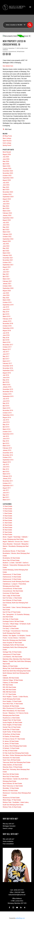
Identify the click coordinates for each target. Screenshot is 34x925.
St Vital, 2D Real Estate (10, 751)
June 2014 (6, 422)
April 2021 (6, 276)
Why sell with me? (8, 839)
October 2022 (7, 236)
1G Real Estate (7, 509)
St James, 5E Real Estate (11, 741)
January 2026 (7, 168)
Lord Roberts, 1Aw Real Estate (12, 657)
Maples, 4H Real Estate (10, 666)
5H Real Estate (7, 534)
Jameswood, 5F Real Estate (11, 654)
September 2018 (8, 328)
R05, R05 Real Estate (9, 687)
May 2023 (6, 227)
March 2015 (6, 408)
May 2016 (6, 380)
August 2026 (7, 154)
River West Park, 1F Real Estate (13, 704)
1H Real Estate (7, 511)
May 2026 (6, 161)
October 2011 (7, 483)
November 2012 (8, 455)
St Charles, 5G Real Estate (11, 736)
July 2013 (6, 436)
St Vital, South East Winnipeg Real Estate (16, 753)
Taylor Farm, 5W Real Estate (11, 760)
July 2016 (6, 375)
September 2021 (8, 265)
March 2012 (6, 474)
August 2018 (7, 330)
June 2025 (6, 185)
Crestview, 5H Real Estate (11, 593)
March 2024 (6, 211)
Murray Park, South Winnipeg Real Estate (15, 668)
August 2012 (7, 462)
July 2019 (6, 307)
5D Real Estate (7, 527)
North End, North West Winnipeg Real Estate (17, 671)
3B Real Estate (7, 520)
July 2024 (6, 201)
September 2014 (8, 415)
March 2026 (6, 166)
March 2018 (6, 342)
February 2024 (7, 213)
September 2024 (8, 197)
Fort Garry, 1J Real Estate (11, 628)
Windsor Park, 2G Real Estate (12, 807)
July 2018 (6, 333)
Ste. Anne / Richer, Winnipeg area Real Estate (17, 755)
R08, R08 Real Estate (9, 692)
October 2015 (7, 394)
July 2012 (6, 464)
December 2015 (8, 389)
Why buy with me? (8, 824)
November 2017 (8, 345)
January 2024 (7, 215)
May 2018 (6, 337)
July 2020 (6, 293)
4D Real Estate (7, 525)
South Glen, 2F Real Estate (11, 729)
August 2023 (7, 220)
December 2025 (8, 171)
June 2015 (6, 401)
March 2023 (6, 232)
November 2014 (8, 410)
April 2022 (6, 251)
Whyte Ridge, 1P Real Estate (12, 800)
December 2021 (8, 258)
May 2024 (6, 206)
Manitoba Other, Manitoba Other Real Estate (16, 659)
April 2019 (6, 314)
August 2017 (7, 349)
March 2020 (6, 300)
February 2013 (7, 448)
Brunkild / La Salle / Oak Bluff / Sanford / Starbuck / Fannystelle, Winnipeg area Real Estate (16, 565)
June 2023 (6, 225)
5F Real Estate (7, 532)
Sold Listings (7, 143)
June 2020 (6, 295)
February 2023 (7, 234)
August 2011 (7, 488)
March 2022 (6, 253)
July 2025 (6, 182)
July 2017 (6, 352)
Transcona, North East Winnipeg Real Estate (16, 762)
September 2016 (8, 370)
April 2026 (6, 164)
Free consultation (8, 844)
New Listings (7, 138)
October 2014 (7, 413)
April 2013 (6, 443)
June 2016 (6, 377)
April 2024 (6, 208)
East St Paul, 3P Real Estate (11, 612)
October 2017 (7, 347)
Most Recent (7, 152)
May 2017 (6, 356)
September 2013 (8, 434)
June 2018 (6, 335)
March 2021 (6, 279)
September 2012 (8, 460)
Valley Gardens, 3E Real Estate (12, 765)
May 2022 (6, 248)
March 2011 (6, 500)
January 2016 (7, 387)
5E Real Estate (7, 530)
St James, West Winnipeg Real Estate (15, 746)
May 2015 (6, 403)
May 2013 (6, 441)
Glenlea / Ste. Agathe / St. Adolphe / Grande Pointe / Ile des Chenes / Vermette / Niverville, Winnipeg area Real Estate (16, 638)
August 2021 (7, 267)
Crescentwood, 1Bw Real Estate (13, 591)
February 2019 (7, 319)
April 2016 (6, 382)
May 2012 (6, 469)
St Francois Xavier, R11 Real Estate (14, 739)
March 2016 (6, 384)
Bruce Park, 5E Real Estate (11, 560)
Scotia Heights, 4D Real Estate (12, 722)
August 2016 (7, 373)
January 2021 (7, 283)
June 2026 (6, 159)
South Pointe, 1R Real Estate (12, 732)
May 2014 (6, 424)
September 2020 (8, 288)
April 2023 (6, 229)
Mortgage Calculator (9, 826)
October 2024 (7, 194)
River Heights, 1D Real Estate (12, 701)
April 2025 (6, 189)
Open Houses (7, 141)
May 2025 (6, 187)
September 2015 (8, 396)
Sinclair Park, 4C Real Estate (12, 727)
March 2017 (6, 361)
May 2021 (6, 274)
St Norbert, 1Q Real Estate (11, 748)
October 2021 (7, 262)
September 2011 (8, 485)
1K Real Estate (7, 516)
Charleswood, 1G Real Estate (12, 577)
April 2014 (6, 427)
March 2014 (6, 429)
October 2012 (7, 457)
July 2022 (6, 244)
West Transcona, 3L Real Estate (13, 786)
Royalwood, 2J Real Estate (11, 718)
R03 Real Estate (8, 685)
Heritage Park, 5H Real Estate (12, 652)
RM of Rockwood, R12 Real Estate (13, 708)
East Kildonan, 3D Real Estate (12, 600)
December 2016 (8, 366)
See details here (8, 66)
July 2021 (6, 269)
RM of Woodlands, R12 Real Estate (14, 711)
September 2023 (8, 218)
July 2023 (6, 222)
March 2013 (6, 446)
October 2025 (7, 175)
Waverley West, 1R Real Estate (12, 767)
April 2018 (6, 340)
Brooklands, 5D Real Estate (11, 558)
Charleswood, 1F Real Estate (12, 574)
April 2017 (6, 359)
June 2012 (6, 467)
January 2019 (7, 321)
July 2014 (6, 420)
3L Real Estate (7, 523)
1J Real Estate (7, 513)
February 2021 (7, 281)
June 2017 (6, 354)
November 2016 (8, 368)
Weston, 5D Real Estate (10, 790)
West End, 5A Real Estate (11, 774)
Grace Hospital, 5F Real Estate (12, 642)
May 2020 (6, 298)
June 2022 (6, 246)
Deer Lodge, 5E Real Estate (11, 596)
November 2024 (8, 192)
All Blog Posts (7, 136)
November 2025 (8, 173)
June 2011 (6, 493)
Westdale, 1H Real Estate (11, 788)
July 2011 (6, 490)
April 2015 (6, 406)
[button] (9, 907)
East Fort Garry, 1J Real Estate (12, 598)
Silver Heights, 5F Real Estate (12, 725)
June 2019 (6, 309)
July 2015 (6, 399)
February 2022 (7, 255)
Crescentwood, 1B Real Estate (16, 51)
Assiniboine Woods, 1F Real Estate (14, 551)
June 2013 (6, 438)
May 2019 (6, 312)
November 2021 (8, 260)
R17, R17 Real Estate (9, 694)
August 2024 (7, 199)
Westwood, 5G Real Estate (11, 798)
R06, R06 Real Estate (9, 689)
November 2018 (8, 323)
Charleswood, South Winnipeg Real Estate (16, 581)
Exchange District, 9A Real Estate (13, 621)
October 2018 (7, 326)
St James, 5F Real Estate (11, 743)
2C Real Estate (7, 518)
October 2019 (7, 302)
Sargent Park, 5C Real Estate (12, 720)
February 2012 (7, 476)
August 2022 (7, 241)
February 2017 (7, 363)
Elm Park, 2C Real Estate (10, 619)
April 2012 (6, 471)
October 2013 (7, 431)
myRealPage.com (20, 918)
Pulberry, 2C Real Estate (10, 682)
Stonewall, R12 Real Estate (11, 758)
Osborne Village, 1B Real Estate (13, 680)
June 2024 (6, 204)
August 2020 (7, 291)
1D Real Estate (7, 506)
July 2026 (6, 157)
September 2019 (8, 305)
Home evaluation (8, 841)
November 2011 (8, 481)
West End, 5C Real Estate (11, 776)
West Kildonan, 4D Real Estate (12, 783)
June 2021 (6, 272)
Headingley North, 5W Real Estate (13, 645)
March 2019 (6, 316)
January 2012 (7, 478)
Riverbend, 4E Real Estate (11, 706)
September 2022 (8, 239)
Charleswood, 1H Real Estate (12, 579)
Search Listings (8, 828)
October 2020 (7, 286)
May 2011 (6, 495)
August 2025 (7, 180)
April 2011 (6, 497)
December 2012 (8, 453)
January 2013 (7, 450)
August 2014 (7, 417)
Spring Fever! (7, 145)
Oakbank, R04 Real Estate (11, 678)
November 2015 (8, 391)
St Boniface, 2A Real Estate (11, 734)
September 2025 (8, 178)
